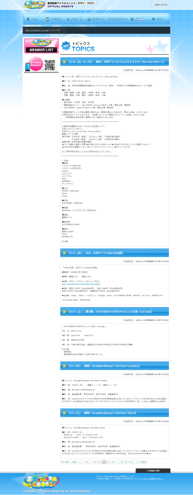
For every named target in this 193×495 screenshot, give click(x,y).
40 (126, 462)
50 (131, 462)
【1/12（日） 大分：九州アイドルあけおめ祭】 (96, 252)
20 (95, 462)
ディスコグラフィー (117, 19)
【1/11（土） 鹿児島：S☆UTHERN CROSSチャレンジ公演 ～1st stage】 (110, 311)
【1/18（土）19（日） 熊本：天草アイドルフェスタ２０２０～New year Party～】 (116, 61)
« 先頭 (73, 462)
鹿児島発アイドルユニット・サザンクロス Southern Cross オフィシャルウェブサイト (67, 5)
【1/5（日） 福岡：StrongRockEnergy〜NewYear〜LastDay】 (104, 365)
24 (113, 462)
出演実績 (138, 19)
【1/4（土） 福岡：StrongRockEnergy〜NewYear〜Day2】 (102, 412)
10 (87, 462)
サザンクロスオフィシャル (37, 30)
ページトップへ (153, 470)
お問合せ (161, 5)
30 (121, 462)
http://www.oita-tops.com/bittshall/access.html (81, 284)
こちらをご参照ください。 (153, 479)
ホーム (33, 19)
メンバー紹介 (75, 19)
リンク (159, 19)
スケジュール (96, 19)
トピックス (54, 19)
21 (100, 462)
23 (109, 462)
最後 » (144, 462)
